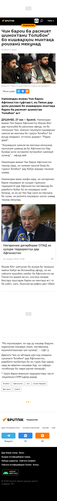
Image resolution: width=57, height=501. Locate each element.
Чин (28, 383)
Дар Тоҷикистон (10, 427)
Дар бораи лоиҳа (9, 452)
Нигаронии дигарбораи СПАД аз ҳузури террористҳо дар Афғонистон (27, 249)
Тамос (21, 452)
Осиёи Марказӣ (39, 383)
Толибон (6, 383)
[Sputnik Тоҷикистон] (8, 22)
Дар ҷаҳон (7, 389)
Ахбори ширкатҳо (9, 460)
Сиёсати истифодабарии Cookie (16, 464)
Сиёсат (17, 389)
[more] (52, 259)
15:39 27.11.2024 (9, 49)
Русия (45, 427)
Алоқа (36, 464)
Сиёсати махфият (27, 460)
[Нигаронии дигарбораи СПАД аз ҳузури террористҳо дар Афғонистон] (28, 223)
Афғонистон (18, 383)
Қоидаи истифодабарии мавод (15, 456)
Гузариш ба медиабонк (40, 86)
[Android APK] (10, 473)
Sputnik (6, 86)
